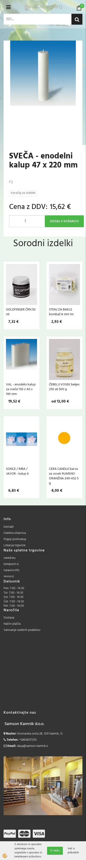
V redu (55, 850)
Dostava (9, 617)
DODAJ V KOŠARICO (64, 221)
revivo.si (9, 576)
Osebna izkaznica (15, 533)
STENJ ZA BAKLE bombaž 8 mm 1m (61, 312)
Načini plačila (12, 623)
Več (21, 286)
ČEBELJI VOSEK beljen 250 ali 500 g (64, 387)
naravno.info (11, 570)
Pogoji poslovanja (15, 539)
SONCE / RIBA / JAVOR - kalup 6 (17, 471)
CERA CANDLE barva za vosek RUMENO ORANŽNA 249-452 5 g (64, 476)
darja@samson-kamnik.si (32, 746)
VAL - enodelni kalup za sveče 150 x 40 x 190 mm (21, 389)
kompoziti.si (11, 564)
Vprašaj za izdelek (23, 193)
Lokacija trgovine (15, 545)
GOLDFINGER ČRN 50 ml (21, 312)
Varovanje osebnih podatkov (22, 630)
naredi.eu (10, 557)
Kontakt (9, 526)
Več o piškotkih (73, 851)
